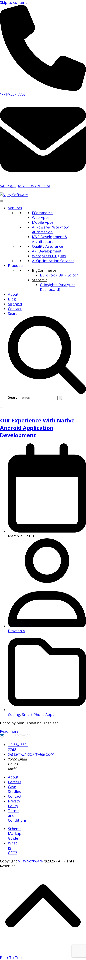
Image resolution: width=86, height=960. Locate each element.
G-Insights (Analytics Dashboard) (57, 287)
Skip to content (13, 2)
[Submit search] (60, 398)
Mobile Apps (43, 222)
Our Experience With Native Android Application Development (37, 428)
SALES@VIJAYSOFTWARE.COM (25, 186)
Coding (14, 714)
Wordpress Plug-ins (49, 255)
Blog (12, 299)
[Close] (1, 407)
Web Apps (41, 217)
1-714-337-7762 (13, 94)
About (13, 294)
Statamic (39, 279)
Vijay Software (30, 861)
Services (15, 208)
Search (14, 397)
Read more (9, 731)
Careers (14, 781)
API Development (47, 251)
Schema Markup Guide (14, 833)
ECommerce (42, 212)
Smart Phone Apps (38, 714)
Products (16, 265)
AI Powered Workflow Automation (50, 229)
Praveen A (16, 630)
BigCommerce (44, 270)
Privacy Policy (14, 803)
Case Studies (14, 789)
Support (15, 303)
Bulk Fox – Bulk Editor (59, 275)
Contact (15, 308)
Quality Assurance (47, 246)
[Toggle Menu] (1, 201)
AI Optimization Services (53, 260)
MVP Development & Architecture (49, 239)
